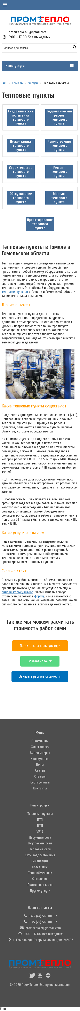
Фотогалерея (40, 747)
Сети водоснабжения (40, 855)
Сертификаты (40, 782)
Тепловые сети (40, 849)
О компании (39, 741)
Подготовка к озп (40, 885)
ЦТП (40, 825)
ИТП (40, 820)
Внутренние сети (40, 843)
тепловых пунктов (15, 291)
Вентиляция (39, 861)
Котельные (40, 867)
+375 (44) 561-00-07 (42, 916)
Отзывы (40, 776)
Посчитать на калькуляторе (40, 646)
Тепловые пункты (40, 814)
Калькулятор (40, 759)
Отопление (40, 879)
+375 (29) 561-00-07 (42, 922)
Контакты (40, 788)
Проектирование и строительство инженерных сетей (40, 967)
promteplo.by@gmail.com (43, 928)
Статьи (40, 770)
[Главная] (4, 83)
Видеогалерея (40, 753)
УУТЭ (40, 831)
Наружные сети (40, 837)
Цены (40, 765)
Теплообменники (40, 873)
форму (39, 596)
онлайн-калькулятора (17, 592)
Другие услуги (40, 891)
